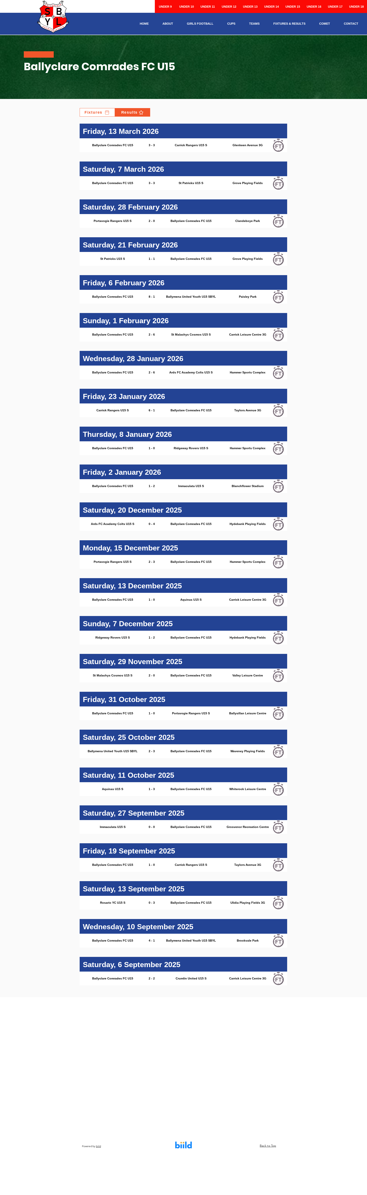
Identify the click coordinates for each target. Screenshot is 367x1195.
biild (98, 1146)
